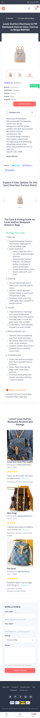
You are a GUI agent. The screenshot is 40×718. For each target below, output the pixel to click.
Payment (15, 687)
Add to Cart (26, 104)
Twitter (17, 165)
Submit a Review (20, 670)
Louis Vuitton (14, 87)
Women (13, 93)
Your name (9, 612)
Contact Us (23, 690)
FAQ (33, 687)
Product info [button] (14, 112)
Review (8, 645)
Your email (9, 624)
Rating (8, 636)
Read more (25, 478)
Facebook (10, 170)
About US (5, 687)
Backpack (16, 90)
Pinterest (28, 165)
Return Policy (25, 687)
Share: (6, 165)
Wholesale (13, 690)
